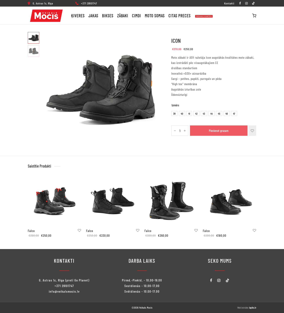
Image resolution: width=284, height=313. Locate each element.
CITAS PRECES (179, 15)
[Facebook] (240, 3)
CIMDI (136, 15)
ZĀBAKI (122, 15)
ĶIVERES (78, 15)
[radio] (174, 113)
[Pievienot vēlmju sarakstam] (252, 130)
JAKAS (93, 15)
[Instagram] (246, 3)
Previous (46, 90)
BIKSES (107, 15)
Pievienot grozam (219, 131)
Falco (31, 231)
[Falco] (54, 200)
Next (155, 90)
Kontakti (229, 3)
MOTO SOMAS (155, 15)
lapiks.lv (252, 307)
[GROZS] (254, 16)
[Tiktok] (253, 3)
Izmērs (175, 105)
